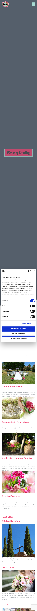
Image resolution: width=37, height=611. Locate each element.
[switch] (32, 306)
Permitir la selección (18, 333)
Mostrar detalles (27, 323)
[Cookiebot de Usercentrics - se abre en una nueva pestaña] (27, 271)
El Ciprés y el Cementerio (11, 521)
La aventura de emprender (11, 605)
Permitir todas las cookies (18, 328)
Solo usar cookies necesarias (18, 338)
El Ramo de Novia (8, 567)
